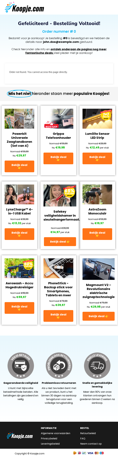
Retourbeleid (88, 433)
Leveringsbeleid (50, 443)
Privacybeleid (49, 438)
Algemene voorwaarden (55, 433)
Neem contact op (91, 443)
